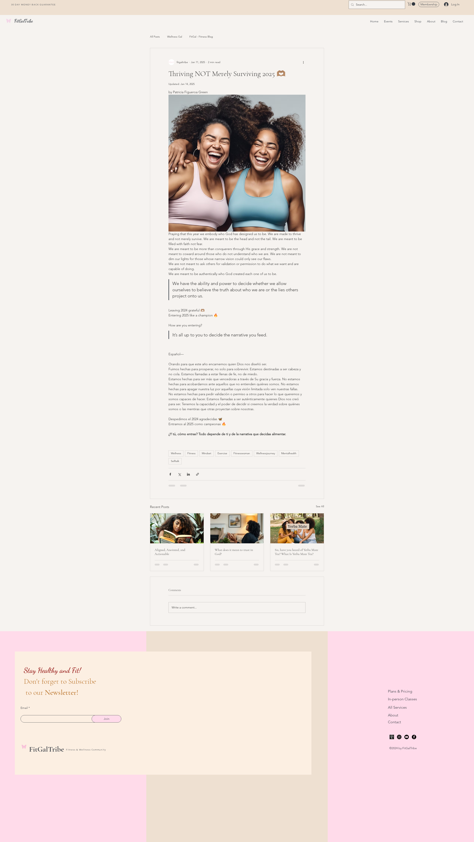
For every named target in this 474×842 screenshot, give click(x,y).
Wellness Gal (174, 36)
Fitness (191, 453)
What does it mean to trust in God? (234, 552)
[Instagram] (399, 737)
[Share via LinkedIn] (188, 474)
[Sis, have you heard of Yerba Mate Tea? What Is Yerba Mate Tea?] (297, 528)
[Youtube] (406, 737)
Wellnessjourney (265, 453)
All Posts (155, 36)
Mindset (206, 453)
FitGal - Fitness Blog (201, 36)
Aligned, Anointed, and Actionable (170, 552)
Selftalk (175, 461)
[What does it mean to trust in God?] (237, 528)
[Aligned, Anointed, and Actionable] (177, 528)
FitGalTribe (23, 21)
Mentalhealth (288, 453)
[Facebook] (414, 737)
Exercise (222, 453)
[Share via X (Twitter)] (179, 474)
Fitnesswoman (241, 453)
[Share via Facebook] (170, 474)
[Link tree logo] (392, 737)
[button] (412, 4)
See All (320, 506)
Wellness (176, 453)
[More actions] (303, 62)
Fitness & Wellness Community (86, 749)
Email (24, 707)
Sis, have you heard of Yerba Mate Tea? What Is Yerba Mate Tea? (296, 552)
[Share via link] (197, 474)
